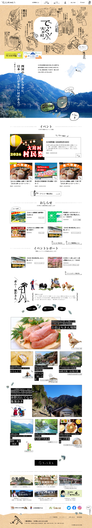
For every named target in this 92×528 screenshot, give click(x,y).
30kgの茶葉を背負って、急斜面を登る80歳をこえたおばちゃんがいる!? (13, 42)
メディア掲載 (77, 219)
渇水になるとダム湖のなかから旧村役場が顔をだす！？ (55, 48)
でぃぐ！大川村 (46, 29)
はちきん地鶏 (44, 380)
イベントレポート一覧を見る (73, 273)
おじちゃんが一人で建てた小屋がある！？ (64, 24)
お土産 (25, 377)
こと (57, 2)
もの (46, 2)
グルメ (74, 348)
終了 (61, 163)
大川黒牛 (67, 445)
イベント (18, 416)
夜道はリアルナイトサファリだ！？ (80, 16)
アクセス (82, 2)
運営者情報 (79, 517)
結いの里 (80, 348)
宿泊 (70, 374)
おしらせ (73, 2)
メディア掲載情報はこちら (74, 243)
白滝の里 (75, 374)
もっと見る (46, 463)
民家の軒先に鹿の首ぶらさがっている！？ (16, 19)
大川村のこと (35, 2)
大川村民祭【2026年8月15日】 (58, 142)
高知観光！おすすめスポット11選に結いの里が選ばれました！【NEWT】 (71, 215)
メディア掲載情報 (53, 517)
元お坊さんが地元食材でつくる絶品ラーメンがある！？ (31, 36)
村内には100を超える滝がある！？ (49, 12)
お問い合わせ (72, 517)
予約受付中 (13, 163)
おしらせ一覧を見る (57, 243)
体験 (13, 416)
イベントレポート (76, 232)
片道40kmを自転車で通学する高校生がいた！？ (78, 38)
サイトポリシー (63, 517)
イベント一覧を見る (46, 194)
